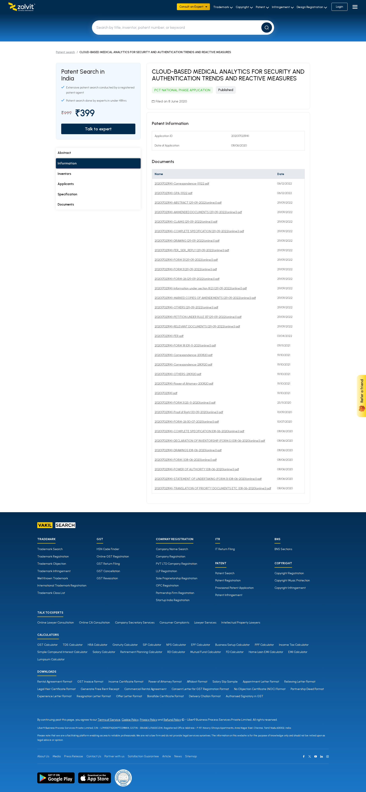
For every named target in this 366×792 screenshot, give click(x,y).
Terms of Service (109, 720)
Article (166, 756)
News (178, 756)
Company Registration (170, 556)
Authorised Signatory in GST (244, 696)
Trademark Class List (51, 593)
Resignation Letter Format (94, 696)
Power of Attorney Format (165, 681)
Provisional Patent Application (234, 588)
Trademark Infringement (54, 571)
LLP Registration (166, 571)
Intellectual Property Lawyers (240, 622)
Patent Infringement (228, 595)
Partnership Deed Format (307, 689)
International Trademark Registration (61, 585)
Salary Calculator (104, 652)
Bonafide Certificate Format (165, 696)
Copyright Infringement (290, 588)
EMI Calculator (297, 652)
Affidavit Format (197, 681)
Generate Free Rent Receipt (100, 689)
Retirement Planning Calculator (141, 652)
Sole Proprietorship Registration (176, 578)
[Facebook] (303, 756)
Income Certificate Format (125, 681)
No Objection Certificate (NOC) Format (260, 689)
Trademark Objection (51, 564)
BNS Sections (283, 549)
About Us (43, 756)
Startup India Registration (173, 600)
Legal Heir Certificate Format (56, 689)
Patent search (65, 52)
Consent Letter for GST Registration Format (200, 689)
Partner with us (114, 756)
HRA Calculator (97, 645)
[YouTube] (315, 756)
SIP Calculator (152, 645)
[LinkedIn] (321, 756)
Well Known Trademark (52, 578)
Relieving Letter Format (299, 681)
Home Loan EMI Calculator (266, 652)
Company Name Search (172, 549)
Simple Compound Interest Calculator (62, 652)
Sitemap (191, 756)
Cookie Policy (130, 720)
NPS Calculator (176, 645)
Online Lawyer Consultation (55, 622)
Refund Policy (172, 720)
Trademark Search (50, 549)
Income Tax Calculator (294, 645)
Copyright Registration (289, 573)
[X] (309, 756)
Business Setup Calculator (232, 645)
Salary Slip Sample (225, 681)
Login (339, 6)
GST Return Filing (108, 564)
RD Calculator (176, 652)
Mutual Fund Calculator (205, 652)
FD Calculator (235, 652)
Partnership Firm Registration (175, 593)
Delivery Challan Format (205, 696)
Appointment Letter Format (261, 681)
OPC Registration (167, 585)
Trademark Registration (53, 556)
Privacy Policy (148, 720)
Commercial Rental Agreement (145, 689)
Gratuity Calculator (125, 645)
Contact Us (93, 756)
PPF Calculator (264, 645)
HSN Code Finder (108, 549)
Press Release (73, 756)
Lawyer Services (205, 622)
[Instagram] (327, 756)
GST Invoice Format (90, 681)
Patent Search (224, 573)
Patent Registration (228, 580)
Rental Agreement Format (54, 681)
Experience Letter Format (54, 696)
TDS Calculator (73, 645)
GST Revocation (107, 578)
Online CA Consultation (94, 622)
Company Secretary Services (134, 622)
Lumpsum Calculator (51, 659)
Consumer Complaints (174, 622)
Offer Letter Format (129, 696)
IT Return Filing (225, 549)
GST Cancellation (108, 571)
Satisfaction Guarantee (143, 756)
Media (57, 756)
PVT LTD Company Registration (176, 564)
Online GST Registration (113, 556)
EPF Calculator (200, 645)
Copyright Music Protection (292, 580)
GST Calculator (47, 645)
